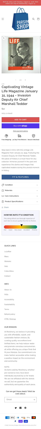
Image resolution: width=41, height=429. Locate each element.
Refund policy (9, 314)
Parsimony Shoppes (14, 425)
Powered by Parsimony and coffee (27, 425)
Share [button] (6, 207)
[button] (2, 19)
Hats (6, 266)
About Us (8, 290)
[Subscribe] (34, 399)
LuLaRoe (7, 251)
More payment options (20, 131)
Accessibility (9, 299)
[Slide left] (15, 80)
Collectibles (9, 271)
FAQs (6, 294)
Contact (7, 276)
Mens (6, 256)
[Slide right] (25, 80)
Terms (6, 309)
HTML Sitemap (10, 319)
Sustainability (9, 304)
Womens (7, 261)
